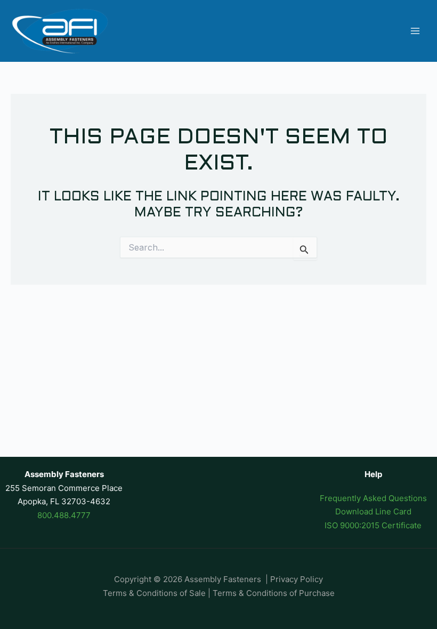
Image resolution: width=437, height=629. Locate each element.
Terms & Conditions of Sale (154, 593)
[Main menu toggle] (415, 31)
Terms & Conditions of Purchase (274, 593)
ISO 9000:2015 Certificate (373, 525)
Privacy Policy (296, 579)
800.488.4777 (64, 515)
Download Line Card (373, 511)
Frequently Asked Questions (373, 498)
